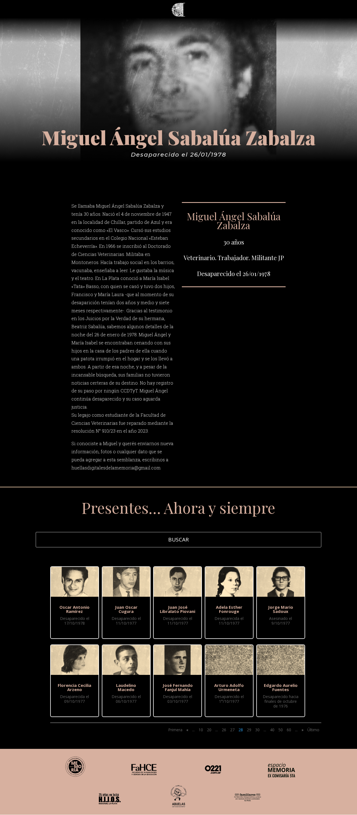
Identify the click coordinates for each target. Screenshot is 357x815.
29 (249, 729)
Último (313, 729)
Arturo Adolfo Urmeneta (229, 687)
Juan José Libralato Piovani (177, 609)
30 (257, 729)
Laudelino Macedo (126, 687)
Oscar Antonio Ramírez (74, 609)
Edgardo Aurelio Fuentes (281, 687)
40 (272, 729)
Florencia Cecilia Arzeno (74, 687)
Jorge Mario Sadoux (280, 609)
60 (289, 729)
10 (201, 729)
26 (224, 729)
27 (232, 729)
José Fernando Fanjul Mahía (178, 687)
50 (280, 729)
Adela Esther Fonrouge (229, 609)
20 (209, 729)
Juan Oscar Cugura (126, 609)
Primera (175, 729)
